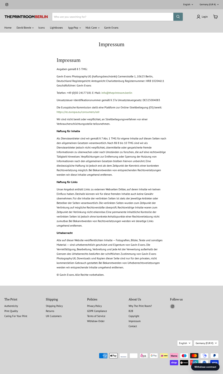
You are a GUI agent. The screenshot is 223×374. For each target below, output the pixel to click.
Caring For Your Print (15, 316)
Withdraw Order (96, 321)
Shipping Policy (54, 306)
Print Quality (11, 311)
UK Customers (53, 316)
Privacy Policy (94, 306)
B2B (131, 311)
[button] (203, 17)
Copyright (134, 316)
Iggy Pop (73, 27)
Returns (50, 311)
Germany (208, 4)
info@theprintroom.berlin (116, 92)
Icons (41, 27)
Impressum (135, 321)
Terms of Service (96, 316)
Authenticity (11, 306)
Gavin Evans (111, 27)
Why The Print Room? (140, 306)
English (186, 4)
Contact (133, 326)
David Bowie (24, 27)
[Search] (178, 17)
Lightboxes (56, 27)
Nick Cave (92, 27)
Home (7, 27)
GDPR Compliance (97, 311)
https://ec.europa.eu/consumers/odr (78, 112)
